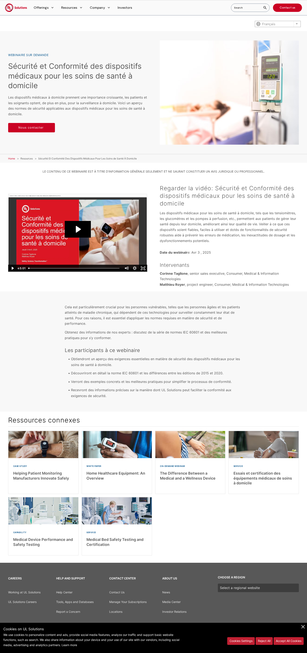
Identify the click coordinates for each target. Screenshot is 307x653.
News (166, 592)
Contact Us (116, 592)
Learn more (69, 645)
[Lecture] (12, 268)
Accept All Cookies (288, 641)
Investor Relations (174, 611)
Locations (115, 611)
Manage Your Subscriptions (128, 602)
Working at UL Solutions (24, 592)
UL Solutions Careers (22, 602)
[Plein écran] (143, 268)
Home (11, 158)
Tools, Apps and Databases (75, 602)
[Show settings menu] (135, 268)
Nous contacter (31, 127)
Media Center (171, 602)
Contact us (287, 7)
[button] (44, 8)
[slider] (74, 268)
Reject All (264, 641)
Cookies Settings (241, 641)
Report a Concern (68, 611)
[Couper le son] (126, 268)
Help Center (64, 592)
